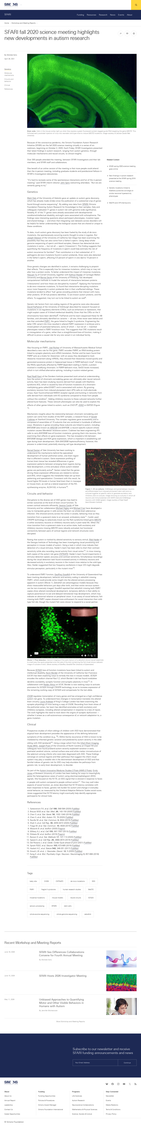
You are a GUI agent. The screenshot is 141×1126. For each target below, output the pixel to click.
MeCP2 (91, 889)
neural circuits (75, 898)
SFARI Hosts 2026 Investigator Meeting (62, 975)
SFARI (7, 14)
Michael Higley (62, 508)
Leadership (8, 1105)
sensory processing (37, 906)
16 (52, 742)
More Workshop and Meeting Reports (70, 1022)
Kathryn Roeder (76, 275)
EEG (93, 881)
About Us (7, 1096)
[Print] (134, 33)
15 (57, 736)
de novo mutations (77, 881)
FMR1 (32, 889)
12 (84, 551)
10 (67, 487)
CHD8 (46, 881)
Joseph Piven (45, 746)
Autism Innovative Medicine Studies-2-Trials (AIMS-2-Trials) (66, 770)
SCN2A (91, 898)
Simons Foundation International (50, 1109)
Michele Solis (12, 55)
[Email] (127, 33)
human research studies (72, 889)
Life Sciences (77, 1096)
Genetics (7, 69)
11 (86, 516)
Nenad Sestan (33, 450)
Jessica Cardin (65, 505)
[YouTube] (124, 1084)
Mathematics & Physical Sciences (84, 1109)
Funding (80, 15)
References (8, 89)
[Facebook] (112, 1084)
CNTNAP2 (59, 881)
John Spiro (65, 183)
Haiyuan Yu (32, 275)
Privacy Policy (111, 1114)
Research (103, 15)
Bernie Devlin (46, 277)
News (112, 15)
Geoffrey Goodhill (62, 574)
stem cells (67, 906)
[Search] (136, 5)
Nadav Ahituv (50, 684)
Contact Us (8, 1109)
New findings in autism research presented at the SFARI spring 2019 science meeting (122, 178)
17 (79, 782)
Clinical (7, 85)
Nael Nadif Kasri (34, 376)
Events (121, 15)
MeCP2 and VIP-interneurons (120, 203)
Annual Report (9, 1100)
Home (6, 23)
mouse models (57, 898)
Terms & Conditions (113, 1109)
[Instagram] (118, 1084)
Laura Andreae (46, 701)
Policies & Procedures (46, 1100)
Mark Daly (31, 198)
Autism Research (78, 1100)
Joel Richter (54, 347)
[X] (130, 1084)
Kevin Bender (52, 673)
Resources (91, 15)
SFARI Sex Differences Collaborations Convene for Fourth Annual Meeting (61, 953)
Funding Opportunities (46, 1096)
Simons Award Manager (47, 1105)
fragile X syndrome (48, 889)
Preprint (61, 828)
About (129, 15)
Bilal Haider (94, 539)
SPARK (85, 204)
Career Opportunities (12, 1114)
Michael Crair (79, 508)
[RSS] (135, 1084)
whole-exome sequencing (39, 914)
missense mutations (37, 898)
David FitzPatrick (34, 307)
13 (73, 568)
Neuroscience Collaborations (83, 1105)
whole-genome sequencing (67, 914)
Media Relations (112, 1105)
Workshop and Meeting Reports (23, 23)
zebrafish (87, 914)
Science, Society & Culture (82, 1114)
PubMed (75, 808)
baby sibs (33, 881)
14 (89, 681)
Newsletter (110, 1096)
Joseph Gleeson (34, 238)
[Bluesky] (107, 1084)
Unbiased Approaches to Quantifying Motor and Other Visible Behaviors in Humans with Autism (61, 1003)
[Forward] (120, 33)
